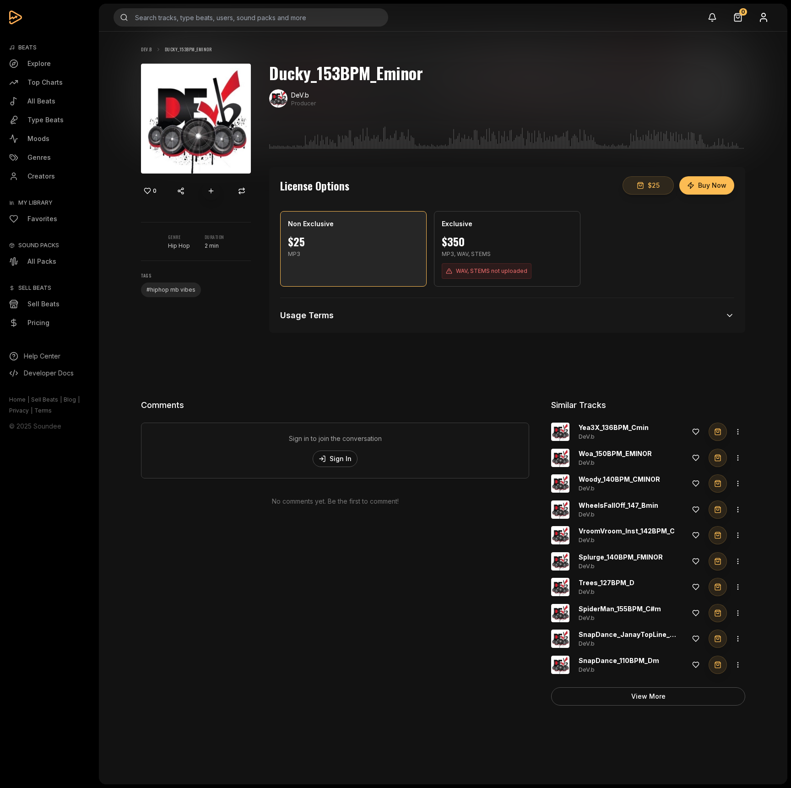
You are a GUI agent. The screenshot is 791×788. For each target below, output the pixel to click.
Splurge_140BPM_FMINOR (621, 557)
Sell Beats (44, 399)
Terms (43, 410)
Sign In (341, 458)
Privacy (19, 410)
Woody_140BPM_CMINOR (619, 479)
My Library (35, 202)
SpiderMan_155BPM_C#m (620, 609)
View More (648, 696)
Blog (70, 399)
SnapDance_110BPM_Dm (619, 660)
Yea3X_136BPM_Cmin (614, 427)
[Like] (696, 432)
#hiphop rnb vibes (170, 289)
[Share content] (181, 191)
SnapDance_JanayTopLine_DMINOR (638, 634)
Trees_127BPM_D (606, 583)
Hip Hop (179, 245)
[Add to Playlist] (211, 191)
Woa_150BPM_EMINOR (615, 453)
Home (17, 399)
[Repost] (242, 191)
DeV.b (146, 49)
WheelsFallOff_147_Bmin (618, 505)
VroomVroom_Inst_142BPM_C (627, 531)
